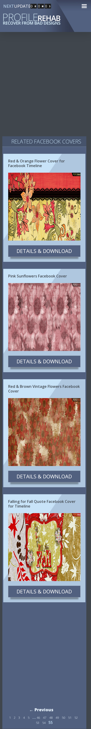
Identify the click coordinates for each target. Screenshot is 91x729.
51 (69, 717)
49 (57, 717)
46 (38, 717)
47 (44, 717)
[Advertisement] (45, 86)
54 (44, 723)
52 (76, 717)
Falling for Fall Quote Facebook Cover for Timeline (42, 504)
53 (37, 723)
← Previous (41, 709)
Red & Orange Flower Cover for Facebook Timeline (36, 163)
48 (50, 717)
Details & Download (44, 250)
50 (63, 717)
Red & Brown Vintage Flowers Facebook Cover (44, 389)
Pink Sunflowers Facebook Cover (37, 276)
